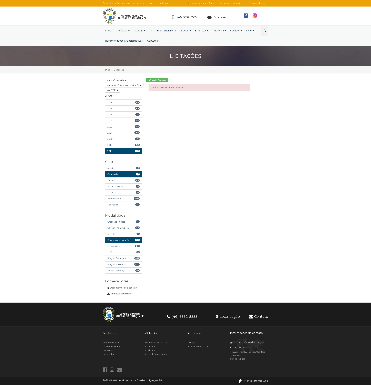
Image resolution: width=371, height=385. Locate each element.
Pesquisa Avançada (158, 80)
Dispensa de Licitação (123, 85)
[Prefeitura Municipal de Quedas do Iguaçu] (129, 16)
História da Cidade (111, 342)
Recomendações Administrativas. (124, 40)
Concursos (150, 346)
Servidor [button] (235, 30)
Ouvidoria (150, 350)
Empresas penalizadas (120, 293)
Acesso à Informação (233, 3)
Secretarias (108, 354)
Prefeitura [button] (122, 30)
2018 (112, 90)
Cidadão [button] (139, 30)
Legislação (108, 350)
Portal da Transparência (202, 3)
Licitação (192, 342)
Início (108, 30)
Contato (260, 316)
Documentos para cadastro (123, 287)
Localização (229, 316)
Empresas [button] (201, 30)
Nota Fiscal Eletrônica (198, 346)
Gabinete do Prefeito (113, 346)
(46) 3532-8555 (184, 316)
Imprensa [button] (218, 30)
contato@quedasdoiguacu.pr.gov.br (256, 342)
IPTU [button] (249, 30)
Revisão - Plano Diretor (156, 342)
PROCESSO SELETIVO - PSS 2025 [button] (169, 30)
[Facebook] (105, 370)
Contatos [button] (152, 40)
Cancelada (115, 80)
